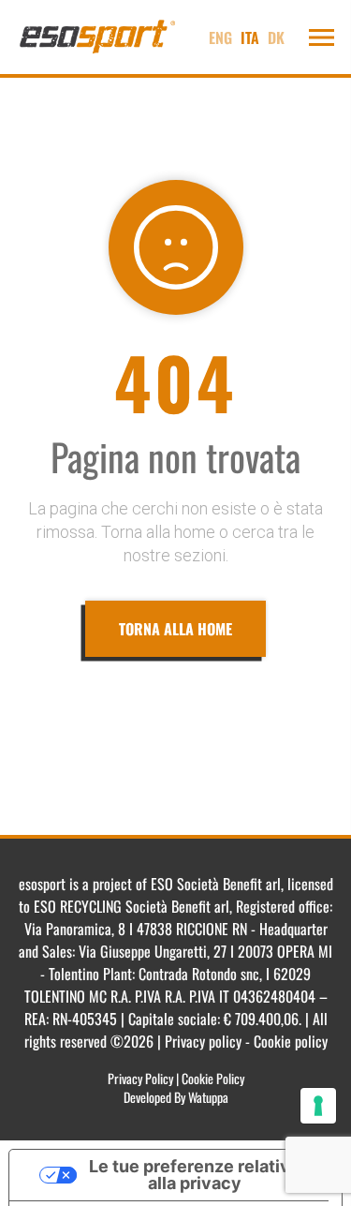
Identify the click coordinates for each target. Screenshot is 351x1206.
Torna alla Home (175, 629)
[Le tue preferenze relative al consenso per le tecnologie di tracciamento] (318, 1106)
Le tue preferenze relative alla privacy (194, 1174)
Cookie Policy (213, 1078)
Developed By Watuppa (176, 1097)
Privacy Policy (140, 1078)
